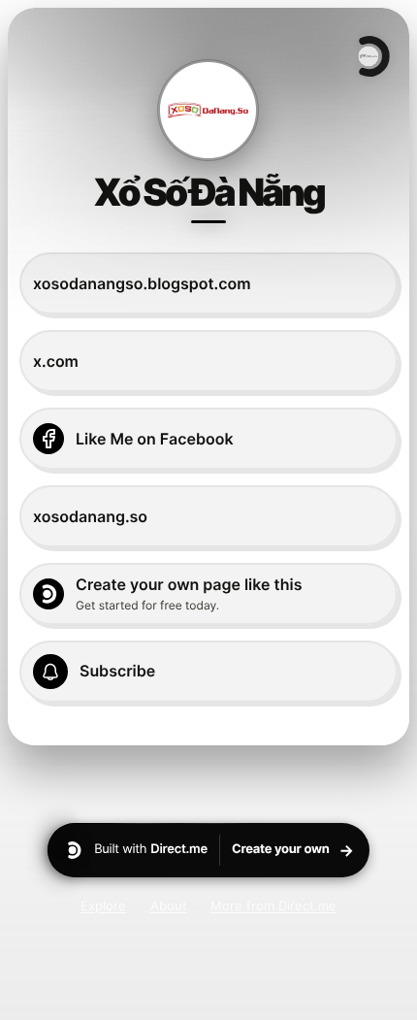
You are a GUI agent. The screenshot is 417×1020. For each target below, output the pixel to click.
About (168, 905)
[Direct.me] (372, 56)
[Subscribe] (208, 671)
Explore (103, 905)
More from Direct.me (273, 905)
